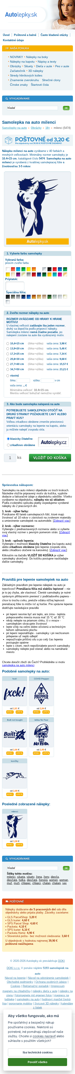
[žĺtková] (49, 274)
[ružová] (60, 274)
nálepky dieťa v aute (45, 991)
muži (17, 883)
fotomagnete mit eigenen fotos (33, 995)
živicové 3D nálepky (47, 1003)
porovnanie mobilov (20, 1003)
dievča (55, 876)
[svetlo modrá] (18, 269)
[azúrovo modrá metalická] (28, 296)
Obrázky (36, 127)
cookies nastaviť (44, 1036)
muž (9, 883)
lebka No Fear (41, 720)
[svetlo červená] (13, 269)
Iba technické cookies (37, 1052)
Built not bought (14, 720)
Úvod (6, 35)
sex (64, 883)
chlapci (36, 883)
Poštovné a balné (25, 35)
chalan (46, 883)
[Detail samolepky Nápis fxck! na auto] (10, 711)
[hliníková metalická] (18, 296)
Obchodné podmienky (20, 981)
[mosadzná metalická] (44, 296)
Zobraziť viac (62, 520)
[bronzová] (65, 274)
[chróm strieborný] (7, 302)
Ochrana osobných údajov (51, 981)
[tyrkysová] (54, 274)
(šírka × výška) (35, 343)
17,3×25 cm (17, 353)
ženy (46, 876)
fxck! (14, 679)
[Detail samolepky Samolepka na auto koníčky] (10, 793)
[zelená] (65, 269)
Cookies (15, 986)
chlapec (26, 883)
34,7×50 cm (17, 369)
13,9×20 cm (17, 348)
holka (22, 880)
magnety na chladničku (16, 991)
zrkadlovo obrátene (22, 445)
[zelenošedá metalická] (54, 296)
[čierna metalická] (7, 296)
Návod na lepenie (15, 977)
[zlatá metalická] (39, 296)
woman (63, 880)
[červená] (54, 269)
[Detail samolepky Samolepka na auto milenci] (10, 844)
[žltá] (7, 274)
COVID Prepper (41, 679)
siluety (30, 876)
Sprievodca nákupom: (17, 485)
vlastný (14, 375)
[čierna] (49, 269)
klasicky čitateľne (21, 438)
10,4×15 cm (17, 343)
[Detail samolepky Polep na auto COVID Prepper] (36, 711)
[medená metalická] (33, 296)
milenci (14, 811)
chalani (56, 883)
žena (39, 876)
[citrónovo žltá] (28, 269)
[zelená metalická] (49, 296)
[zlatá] (23, 274)
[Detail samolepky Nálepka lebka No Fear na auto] (36, 752)
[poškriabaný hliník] (60, 296)
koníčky (14, 761)
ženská (43, 880)
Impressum (58, 986)
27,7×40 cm (17, 364)
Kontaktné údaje (13, 40)
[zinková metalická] (13, 296)
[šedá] (28, 274)
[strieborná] (44, 269)
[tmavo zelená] (44, 274)
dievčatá (12, 880)
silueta (21, 876)
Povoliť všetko (37, 1062)
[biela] (7, 269)
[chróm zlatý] (65, 296)
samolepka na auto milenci (18, 665)
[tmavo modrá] (39, 274)
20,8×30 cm (17, 359)
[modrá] (60, 269)
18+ (47, 127)
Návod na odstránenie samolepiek (48, 977)
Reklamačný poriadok (36, 986)
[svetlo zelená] (23, 269)
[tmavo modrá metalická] (23, 296)
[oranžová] (33, 269)
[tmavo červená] (33, 274)
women (53, 880)
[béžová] (13, 274)
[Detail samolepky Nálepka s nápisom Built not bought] (10, 752)
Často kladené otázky (54, 35)
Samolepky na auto (14, 127)
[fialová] (18, 274)
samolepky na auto (28, 999)
